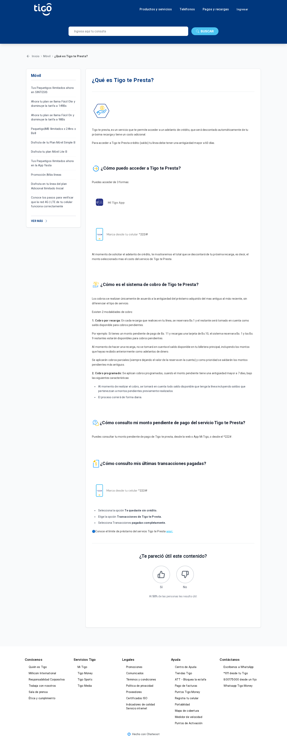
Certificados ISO (136, 698)
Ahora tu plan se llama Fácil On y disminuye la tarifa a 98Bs (52, 117)
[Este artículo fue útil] (161, 574)
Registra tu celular (187, 698)
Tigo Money (85, 673)
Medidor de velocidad (188, 717)
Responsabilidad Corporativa (47, 679)
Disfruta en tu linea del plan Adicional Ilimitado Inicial (49, 186)
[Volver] (28, 56)
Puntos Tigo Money (187, 692)
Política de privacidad (139, 685)
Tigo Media (85, 685)
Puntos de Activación (188, 723)
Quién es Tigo (38, 667)
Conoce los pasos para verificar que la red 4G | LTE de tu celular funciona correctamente (52, 202)
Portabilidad (182, 704)
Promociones (134, 667)
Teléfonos (187, 9)
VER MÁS (37, 221)
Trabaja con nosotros (42, 685)
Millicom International (42, 673)
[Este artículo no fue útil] (185, 574)
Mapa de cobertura (187, 710)
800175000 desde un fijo (240, 679)
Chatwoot (153, 734)
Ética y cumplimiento (42, 698)
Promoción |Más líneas (46, 174)
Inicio (35, 56)
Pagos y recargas (216, 9)
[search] (128, 31)
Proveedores (134, 692)
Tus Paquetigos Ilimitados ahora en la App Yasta (52, 163)
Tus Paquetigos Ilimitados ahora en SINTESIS (52, 90)
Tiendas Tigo (183, 673)
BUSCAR (207, 31)
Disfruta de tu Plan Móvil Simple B (53, 142)
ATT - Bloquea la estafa (190, 679)
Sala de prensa (38, 692)
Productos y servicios (156, 9)
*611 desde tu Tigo (236, 673)
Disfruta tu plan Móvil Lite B (49, 152)
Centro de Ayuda (185, 667)
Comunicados (135, 673)
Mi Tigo (82, 667)
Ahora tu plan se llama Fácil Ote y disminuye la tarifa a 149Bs (53, 104)
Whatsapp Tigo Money (238, 685)
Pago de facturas (186, 685)
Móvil (47, 56)
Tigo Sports (85, 679)
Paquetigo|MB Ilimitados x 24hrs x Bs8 (53, 131)
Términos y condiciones (141, 679)
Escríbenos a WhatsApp (238, 667)
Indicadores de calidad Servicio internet (140, 706)
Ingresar (242, 9)
